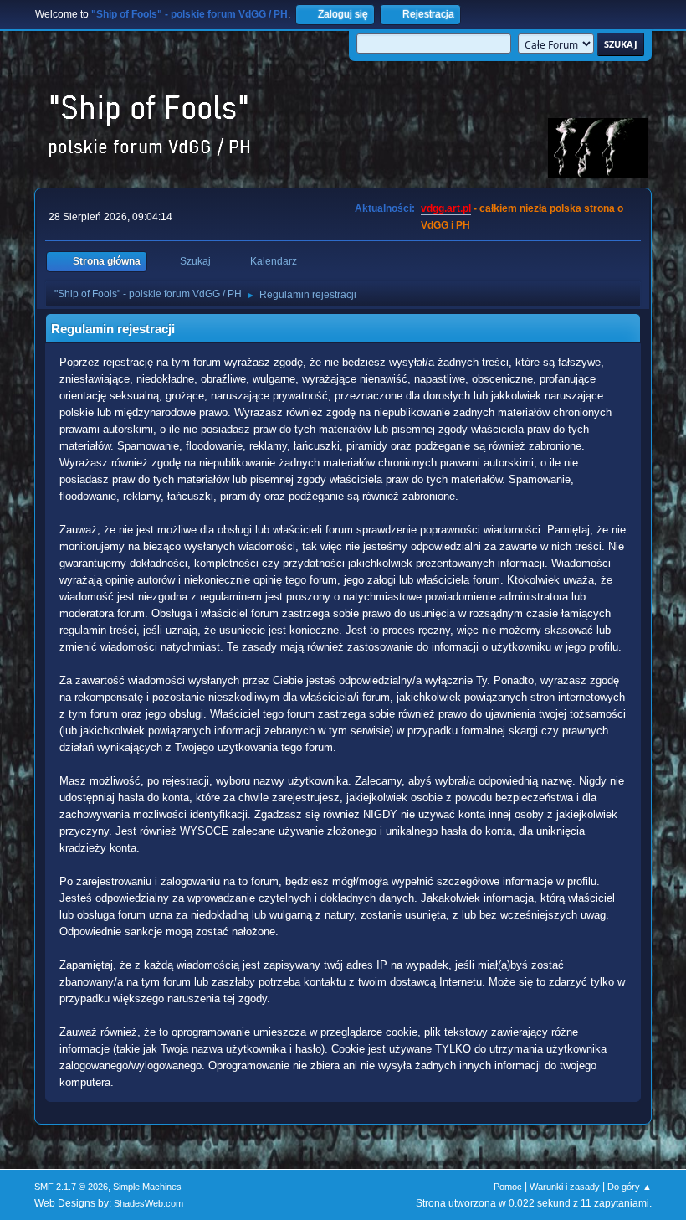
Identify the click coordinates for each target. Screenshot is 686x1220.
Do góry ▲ (629, 1186)
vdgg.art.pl (446, 208)
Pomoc (508, 1186)
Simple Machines (147, 1186)
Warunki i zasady (565, 1186)
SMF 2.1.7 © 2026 (71, 1186)
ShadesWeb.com (148, 1203)
